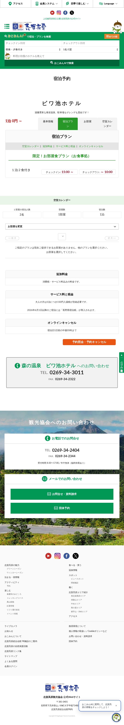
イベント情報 (12, 614)
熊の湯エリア (76, 608)
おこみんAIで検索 (64, 63)
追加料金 (47, 146)
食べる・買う (75, 565)
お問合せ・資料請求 (64, 494)
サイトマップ (11, 656)
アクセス (18, 3)
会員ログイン (11, 666)
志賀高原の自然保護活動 (16, 646)
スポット (73, 575)
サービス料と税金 (66, 146)
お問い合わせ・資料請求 (80, 636)
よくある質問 (11, 661)
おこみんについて (13, 636)
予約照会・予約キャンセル (89, 342)
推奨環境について (77, 626)
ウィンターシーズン (15, 573)
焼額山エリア (76, 600)
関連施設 (74, 583)
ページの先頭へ (121, 365)
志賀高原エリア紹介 (78, 592)
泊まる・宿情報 (12, 577)
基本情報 (48, 121)
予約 (8, 586)
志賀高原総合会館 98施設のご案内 (21, 641)
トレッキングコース (15, 598)
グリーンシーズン (14, 569)
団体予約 (64, 508)
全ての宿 (113, 37)
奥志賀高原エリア (78, 596)
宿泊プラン (68, 123)
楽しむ (8, 591)
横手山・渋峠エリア (79, 612)
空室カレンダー (107, 123)
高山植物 (10, 602)
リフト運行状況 (13, 610)
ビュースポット (77, 579)
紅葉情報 (10, 606)
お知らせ (9, 631)
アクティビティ (12, 582)
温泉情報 (73, 570)
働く (71, 587)
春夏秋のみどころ (14, 594)
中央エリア (75, 604)
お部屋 (87, 121)
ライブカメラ (11, 626)
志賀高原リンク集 (13, 651)
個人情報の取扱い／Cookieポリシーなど (88, 631)
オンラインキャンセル (90, 146)
